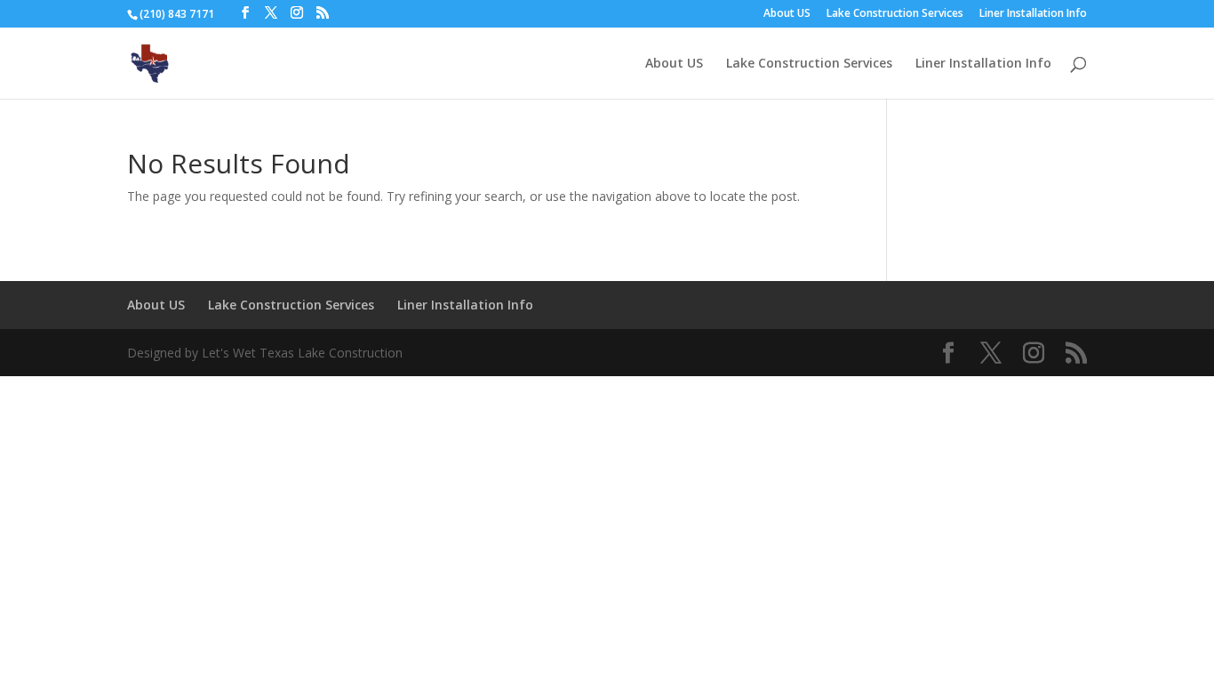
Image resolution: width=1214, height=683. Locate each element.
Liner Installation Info (1033, 14)
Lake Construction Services (895, 14)
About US (787, 14)
